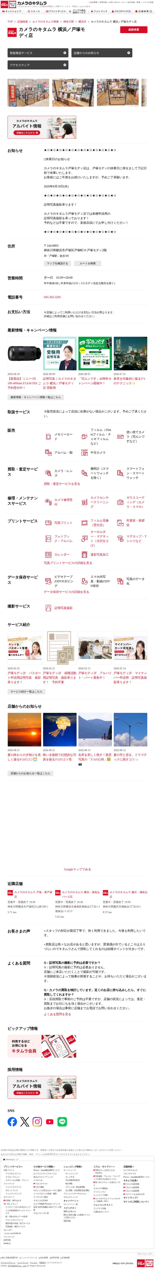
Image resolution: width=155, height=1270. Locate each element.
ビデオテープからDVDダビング (17, 1207)
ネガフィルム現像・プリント (17, 1180)
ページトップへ (146, 1254)
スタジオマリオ (41, 1184)
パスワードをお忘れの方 (134, 1194)
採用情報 (103, 2)
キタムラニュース (71, 1197)
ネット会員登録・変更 (131, 2)
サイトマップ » (130, 1197)
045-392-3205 (52, 297)
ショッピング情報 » (73, 1166)
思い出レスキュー (11, 1204)
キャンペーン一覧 (71, 1204)
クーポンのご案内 (40, 1197)
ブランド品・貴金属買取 (75, 1187)
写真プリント (9, 1170)
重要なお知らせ (70, 1211)
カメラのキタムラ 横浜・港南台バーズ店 (81, 894)
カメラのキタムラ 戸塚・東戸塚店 (33, 894)
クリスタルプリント (13, 1174)
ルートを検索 (88, 263)
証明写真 (7, 1240)
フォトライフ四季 (100, 1195)
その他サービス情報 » (43, 1166)
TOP (10, 21)
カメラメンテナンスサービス (45, 1174)
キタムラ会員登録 (132, 1184)
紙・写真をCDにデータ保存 (16, 1216)
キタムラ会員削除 (132, 1191)
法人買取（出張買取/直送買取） (78, 1190)
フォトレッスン (99, 1192)
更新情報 (67, 1221)
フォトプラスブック (13, 1187)
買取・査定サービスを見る (62, 483)
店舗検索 (22, 21)
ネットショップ (70, 1170)
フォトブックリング (13, 1194)
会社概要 (94, 2)
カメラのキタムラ (130, 1170)
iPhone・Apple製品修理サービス (46, 1170)
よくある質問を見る (57, 1014)
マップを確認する (57, 263)
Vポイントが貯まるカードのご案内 (47, 1190)
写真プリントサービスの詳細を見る (68, 562)
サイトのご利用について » (136, 1201)
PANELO (7, 1243)
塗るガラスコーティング (43, 1177)
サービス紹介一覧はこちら (26, 691)
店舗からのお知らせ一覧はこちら (30, 773)
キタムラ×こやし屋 (41, 1213)
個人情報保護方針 (10, 1258)
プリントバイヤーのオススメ (75, 1194)
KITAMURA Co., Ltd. (17, 1266)
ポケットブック (11, 1190)
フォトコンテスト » (102, 1205)
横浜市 (82, 21)
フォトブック (9, 1184)
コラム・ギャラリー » (103, 1166)
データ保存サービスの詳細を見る (66, 591)
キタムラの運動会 (100, 1188)
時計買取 (69, 1184)
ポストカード (9, 1197)
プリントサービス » (13, 1166)
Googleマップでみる (77, 869)
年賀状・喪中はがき (13, 1200)
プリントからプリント (14, 1220)
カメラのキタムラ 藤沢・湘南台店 (128, 894)
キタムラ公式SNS (40, 1200)
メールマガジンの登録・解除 (45, 1194)
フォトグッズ (9, 1237)
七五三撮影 (39, 1187)
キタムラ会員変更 (132, 1187)
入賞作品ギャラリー (101, 1212)
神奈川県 (68, 21)
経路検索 (134, 29)
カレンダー (8, 1230)
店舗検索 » (128, 1166)
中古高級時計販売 (72, 1180)
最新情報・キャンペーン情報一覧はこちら (36, 397)
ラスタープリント (12, 1177)
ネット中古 (69, 1177)
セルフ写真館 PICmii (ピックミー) (46, 1204)
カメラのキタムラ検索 (45, 21)
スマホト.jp (37, 1180)
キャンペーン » (71, 1200)
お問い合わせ (114, 2)
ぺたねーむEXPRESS (12, 1233)
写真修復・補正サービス (15, 1227)
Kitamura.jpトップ (12, 1159)
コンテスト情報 (99, 1208)
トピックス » (70, 1208)
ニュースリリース (29, 1258)
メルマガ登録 (147, 2)
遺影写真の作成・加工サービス (17, 1223)
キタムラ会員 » (130, 1180)
